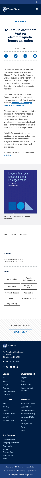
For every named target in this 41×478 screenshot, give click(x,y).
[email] (35, 56)
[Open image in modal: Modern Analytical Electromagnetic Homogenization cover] (20, 192)
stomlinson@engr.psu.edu (13, 259)
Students (12, 286)
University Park (29, 298)
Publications (29, 293)
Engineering (12, 304)
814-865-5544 (18, 261)
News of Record (12, 293)
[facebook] (6, 56)
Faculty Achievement (29, 279)
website (7, 155)
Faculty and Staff (29, 286)
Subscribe (19, 332)
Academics (20, 22)
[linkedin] (25, 56)
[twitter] (16, 56)
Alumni (12, 298)
